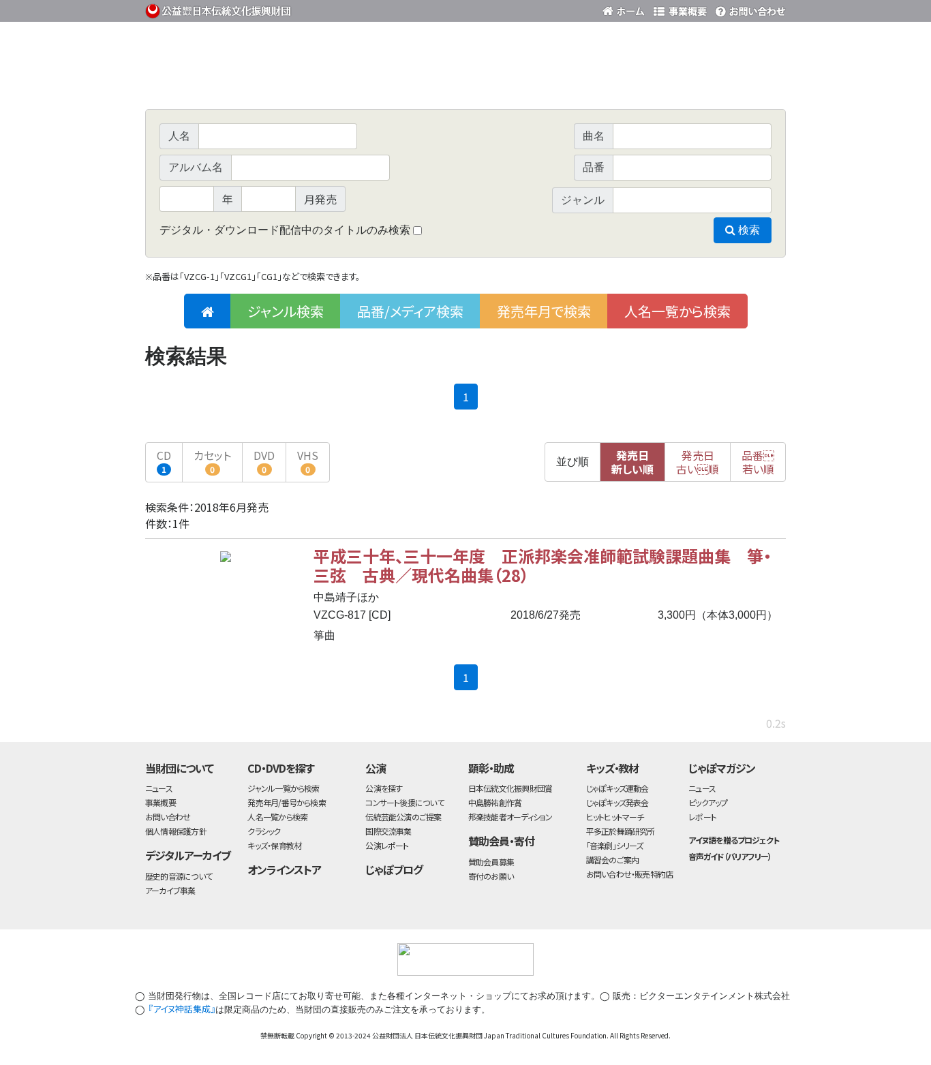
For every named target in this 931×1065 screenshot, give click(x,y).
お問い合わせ (748, 8)
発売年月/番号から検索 (286, 802)
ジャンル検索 (285, 311)
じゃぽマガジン (721, 768)
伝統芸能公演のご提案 (403, 816)
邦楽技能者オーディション (510, 816)
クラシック (263, 831)
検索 (747, 230)
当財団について (179, 768)
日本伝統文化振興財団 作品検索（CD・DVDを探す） (465, 78)
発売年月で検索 (544, 311)
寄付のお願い (490, 876)
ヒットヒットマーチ (615, 816)
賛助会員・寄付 (501, 841)
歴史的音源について (178, 876)
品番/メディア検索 (410, 311)
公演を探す (383, 788)
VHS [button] (307, 461)
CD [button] (164, 461)
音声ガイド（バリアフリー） (729, 856)
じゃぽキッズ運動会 (617, 788)
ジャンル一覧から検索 (283, 788)
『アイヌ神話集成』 (181, 1008)
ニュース (158, 788)
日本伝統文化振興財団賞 (510, 788)
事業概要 (680, 8)
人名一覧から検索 (677, 311)
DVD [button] (264, 461)
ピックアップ (707, 802)
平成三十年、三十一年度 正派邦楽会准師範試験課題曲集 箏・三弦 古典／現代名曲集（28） (543, 565)
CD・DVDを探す (280, 768)
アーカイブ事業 (170, 890)
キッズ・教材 (612, 768)
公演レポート (386, 845)
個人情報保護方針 (176, 831)
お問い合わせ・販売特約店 (629, 874)
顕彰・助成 (491, 768)
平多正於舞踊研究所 (620, 831)
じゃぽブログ (394, 869)
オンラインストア (284, 869)
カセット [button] (212, 461)
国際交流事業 (388, 831)
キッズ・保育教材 (274, 845)
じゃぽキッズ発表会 (617, 802)
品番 (758, 462)
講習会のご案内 (612, 859)
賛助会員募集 (491, 861)
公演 (375, 768)
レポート (702, 816)
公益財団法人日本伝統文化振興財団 (218, 9)
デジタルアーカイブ (187, 855)
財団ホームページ (626, 8)
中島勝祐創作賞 (495, 802)
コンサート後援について (404, 802)
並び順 (572, 461)
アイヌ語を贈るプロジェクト (733, 840)
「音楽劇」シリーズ (614, 845)
